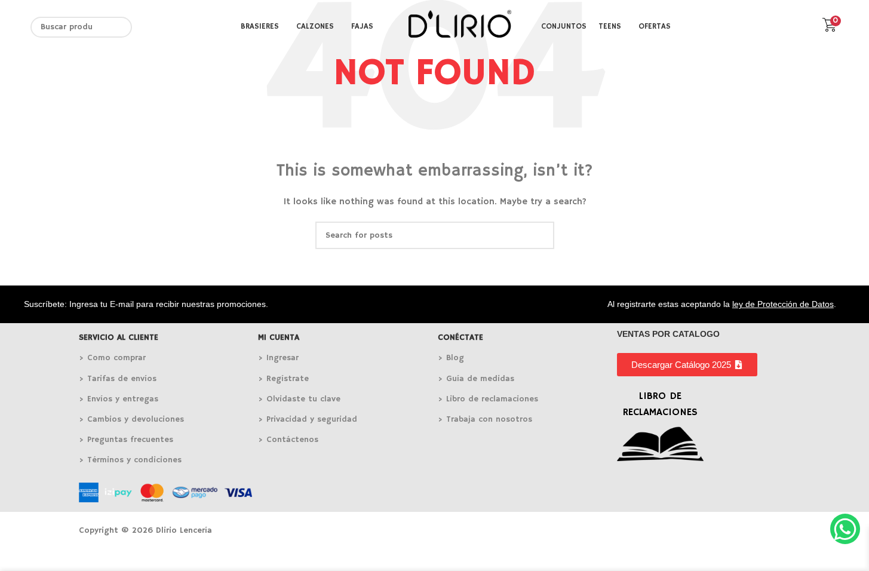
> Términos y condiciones (130, 460)
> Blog (451, 357)
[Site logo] (460, 27)
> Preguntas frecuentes (126, 439)
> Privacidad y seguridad (307, 419)
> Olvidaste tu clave (299, 399)
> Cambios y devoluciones (131, 419)
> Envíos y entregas (118, 399)
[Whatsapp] (845, 529)
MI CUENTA (278, 337)
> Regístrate (283, 378)
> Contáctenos (288, 439)
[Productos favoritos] (784, 27)
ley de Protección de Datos (783, 304)
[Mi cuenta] (805, 27)
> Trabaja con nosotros (485, 419)
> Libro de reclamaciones (488, 399)
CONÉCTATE (460, 337)
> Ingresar (278, 357)
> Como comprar (112, 357)
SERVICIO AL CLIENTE (118, 337)
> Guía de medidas (476, 378)
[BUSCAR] (121, 27)
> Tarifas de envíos (117, 378)
